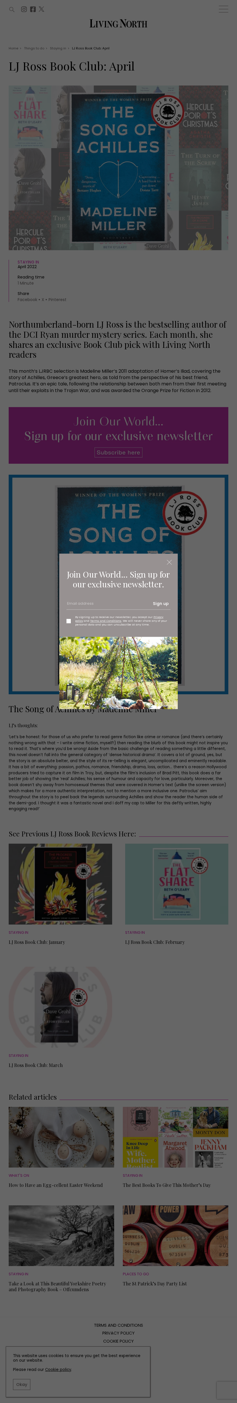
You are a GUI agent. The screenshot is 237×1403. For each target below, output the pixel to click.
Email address (79, 606)
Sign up (161, 603)
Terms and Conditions (105, 621)
